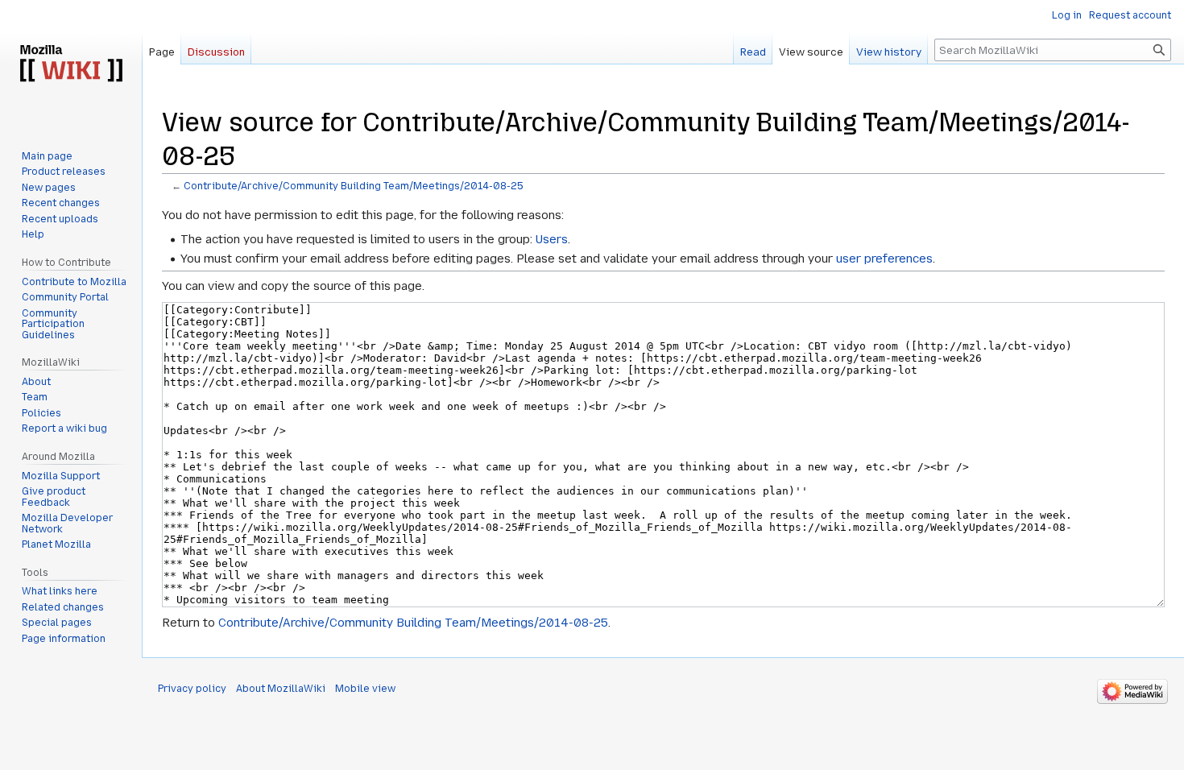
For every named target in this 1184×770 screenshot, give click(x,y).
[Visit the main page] (70, 64)
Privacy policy (192, 688)
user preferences (884, 258)
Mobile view (365, 688)
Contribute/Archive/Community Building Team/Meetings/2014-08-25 (354, 186)
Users (552, 239)
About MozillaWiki (280, 688)
